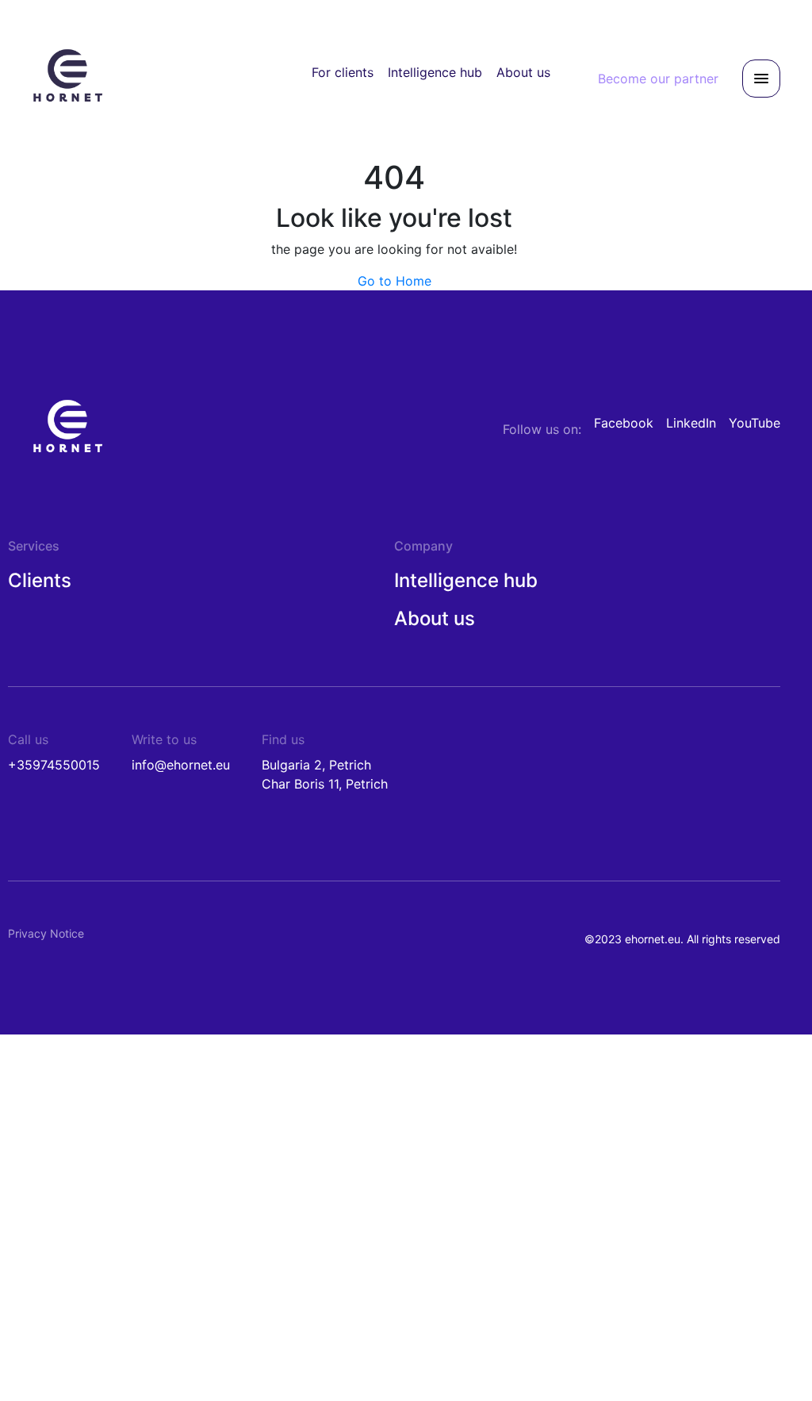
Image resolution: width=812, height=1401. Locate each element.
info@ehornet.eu (181, 765)
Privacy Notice (46, 933)
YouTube (754, 423)
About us (523, 72)
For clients (342, 72)
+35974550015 (54, 765)
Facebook (623, 423)
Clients (39, 580)
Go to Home (394, 281)
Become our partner (658, 78)
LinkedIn (691, 423)
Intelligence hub (435, 72)
